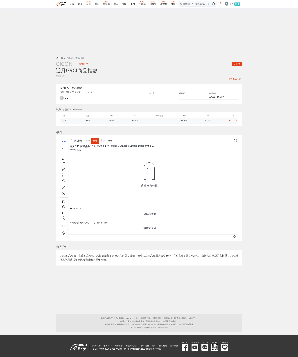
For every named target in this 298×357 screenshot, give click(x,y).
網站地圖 (163, 345)
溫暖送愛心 (224, 347)
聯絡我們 (145, 345)
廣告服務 (119, 345)
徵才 (154, 345)
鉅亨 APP (214, 347)
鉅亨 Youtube (195, 347)
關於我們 (97, 345)
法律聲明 (174, 345)
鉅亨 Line (204, 347)
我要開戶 (83, 63)
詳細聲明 (189, 324)
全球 (61, 58)
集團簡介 (108, 345)
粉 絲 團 (185, 347)
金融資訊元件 (132, 345)
